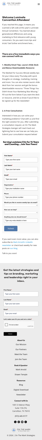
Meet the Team (21, 354)
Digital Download (21, 389)
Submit (11, 228)
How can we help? (10, 210)
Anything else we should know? (15, 217)
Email (6, 175)
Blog (21, 385)
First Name (8, 156)
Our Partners (21, 349)
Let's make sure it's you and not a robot (18, 319)
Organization (9, 185)
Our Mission (21, 344)
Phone (6, 193)
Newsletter (21, 394)
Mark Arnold (21, 369)
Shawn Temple (21, 374)
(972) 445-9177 (21, 416)
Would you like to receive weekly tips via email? (21, 202)
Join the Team (21, 359)
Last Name (8, 165)
